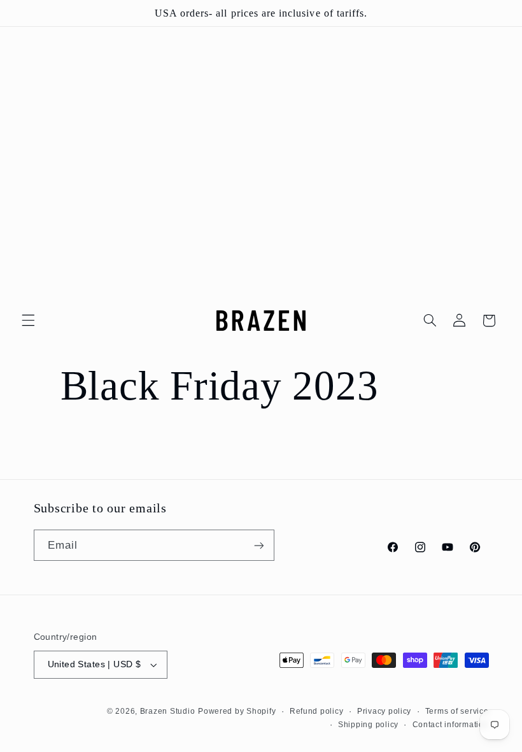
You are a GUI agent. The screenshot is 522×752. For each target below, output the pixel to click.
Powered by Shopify (237, 711)
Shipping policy (368, 724)
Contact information (451, 724)
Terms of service (457, 711)
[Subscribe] (258, 545)
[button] (28, 320)
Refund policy (317, 711)
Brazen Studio (167, 711)
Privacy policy (384, 711)
